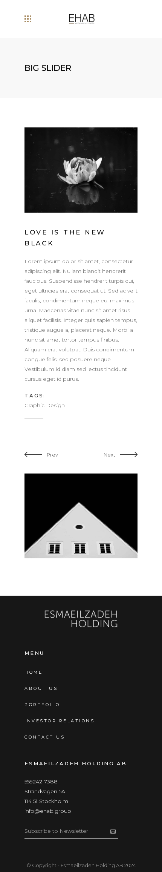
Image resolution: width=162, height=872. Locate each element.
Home (33, 672)
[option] (81, 170)
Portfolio (42, 704)
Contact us (44, 737)
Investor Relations (59, 720)
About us (41, 688)
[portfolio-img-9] (81, 169)
